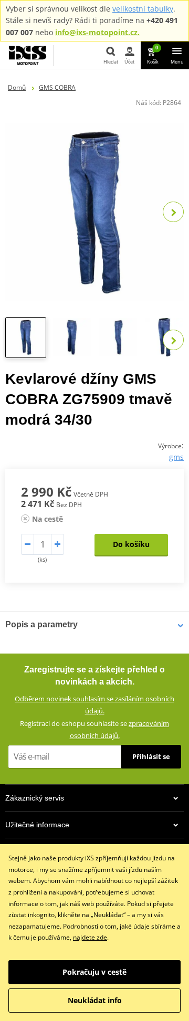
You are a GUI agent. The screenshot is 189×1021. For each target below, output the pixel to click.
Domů (17, 87)
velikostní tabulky (142, 9)
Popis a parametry (41, 624)
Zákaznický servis (34, 798)
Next (173, 212)
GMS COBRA (57, 87)
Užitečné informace (37, 824)
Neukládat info (95, 1000)
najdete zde (90, 937)
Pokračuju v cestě (94, 972)
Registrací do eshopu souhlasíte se (94, 729)
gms (176, 457)
